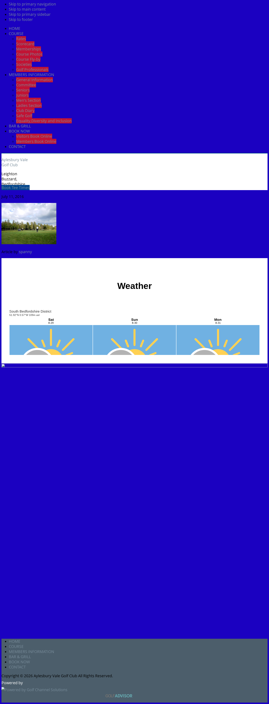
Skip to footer (21, 19)
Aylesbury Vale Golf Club (14, 162)
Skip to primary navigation (32, 4)
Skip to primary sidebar (30, 14)
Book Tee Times (15, 187)
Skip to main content (27, 9)
